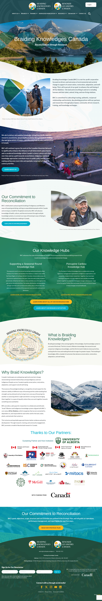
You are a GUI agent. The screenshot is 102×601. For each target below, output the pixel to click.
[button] (89, 13)
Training (33, 13)
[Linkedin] (60, 587)
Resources (61, 13)
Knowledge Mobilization (47, 13)
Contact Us (82, 13)
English (89, 4)
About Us (15, 13)
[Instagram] (51, 587)
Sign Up (57, 571)
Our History (72, 13)
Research (24, 13)
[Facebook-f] (41, 587)
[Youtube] (55, 587)
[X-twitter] (46, 587)
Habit (99, 594)
